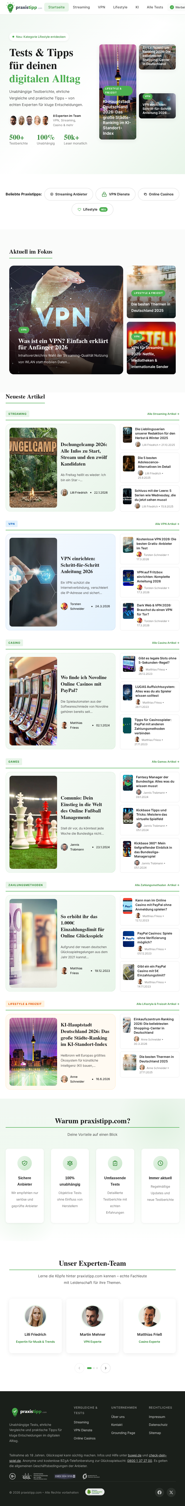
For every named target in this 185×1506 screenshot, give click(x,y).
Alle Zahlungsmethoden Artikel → (157, 885)
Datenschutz (158, 1425)
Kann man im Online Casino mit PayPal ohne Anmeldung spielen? (153, 904)
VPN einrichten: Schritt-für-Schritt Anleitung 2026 (80, 565)
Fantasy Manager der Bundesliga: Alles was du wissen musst (155, 781)
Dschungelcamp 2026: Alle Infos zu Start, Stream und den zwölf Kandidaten (84, 453)
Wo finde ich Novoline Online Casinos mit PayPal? (84, 683)
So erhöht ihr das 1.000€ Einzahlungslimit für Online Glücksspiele (82, 926)
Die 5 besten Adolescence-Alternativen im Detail (154, 462)
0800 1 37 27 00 (139, 1461)
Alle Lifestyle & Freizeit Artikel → (157, 1004)
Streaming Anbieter (71, 194)
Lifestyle (120, 7)
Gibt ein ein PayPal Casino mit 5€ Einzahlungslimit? (151, 970)
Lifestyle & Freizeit (148, 293)
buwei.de (134, 1455)
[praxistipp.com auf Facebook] (159, 1492)
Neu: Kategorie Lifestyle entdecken (41, 36)
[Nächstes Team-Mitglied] (106, 1368)
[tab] (89, 1368)
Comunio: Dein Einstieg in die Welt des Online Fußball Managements (81, 807)
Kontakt (117, 1425)
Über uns (118, 1417)
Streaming (81, 7)
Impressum (157, 1417)
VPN (101, 7)
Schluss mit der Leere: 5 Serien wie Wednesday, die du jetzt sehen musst (155, 495)
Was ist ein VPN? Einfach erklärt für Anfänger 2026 (63, 344)
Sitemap (155, 1433)
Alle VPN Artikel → (167, 524)
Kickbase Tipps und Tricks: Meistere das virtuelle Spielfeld (151, 814)
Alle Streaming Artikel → (163, 414)
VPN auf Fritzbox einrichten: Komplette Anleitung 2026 (153, 576)
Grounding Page (123, 1433)
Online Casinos (161, 194)
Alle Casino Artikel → (165, 642)
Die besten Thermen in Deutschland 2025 (150, 307)
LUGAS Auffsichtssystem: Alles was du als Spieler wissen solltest (155, 691)
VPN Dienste (119, 194)
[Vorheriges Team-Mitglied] (79, 1368)
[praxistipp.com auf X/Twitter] (171, 1492)
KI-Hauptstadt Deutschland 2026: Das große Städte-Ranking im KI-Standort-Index (85, 1034)
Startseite (24, 7)
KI (137, 7)
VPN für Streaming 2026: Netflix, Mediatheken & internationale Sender (149, 357)
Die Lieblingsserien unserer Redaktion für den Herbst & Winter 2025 (155, 433)
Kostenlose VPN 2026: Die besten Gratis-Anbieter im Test (156, 543)
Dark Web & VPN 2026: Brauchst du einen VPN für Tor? (154, 609)
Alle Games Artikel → (165, 761)
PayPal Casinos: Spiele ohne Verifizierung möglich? (154, 937)
